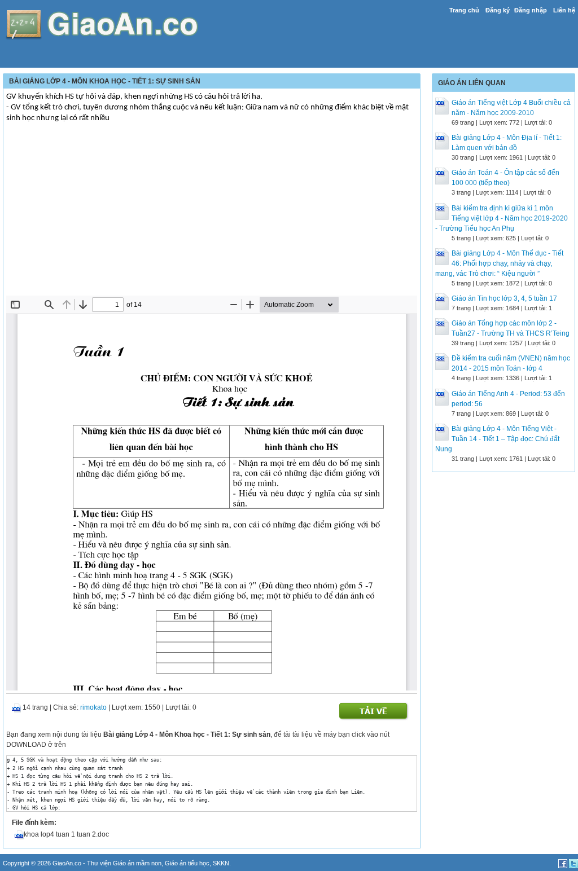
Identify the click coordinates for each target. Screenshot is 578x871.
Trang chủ (464, 10)
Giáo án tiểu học (187, 863)
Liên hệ (564, 10)
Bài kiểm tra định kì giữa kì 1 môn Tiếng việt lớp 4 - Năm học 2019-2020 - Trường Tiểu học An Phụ (501, 218)
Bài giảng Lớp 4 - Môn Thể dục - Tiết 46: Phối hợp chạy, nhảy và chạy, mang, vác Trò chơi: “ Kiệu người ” (499, 263)
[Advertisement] (211, 211)
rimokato (93, 707)
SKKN (221, 863)
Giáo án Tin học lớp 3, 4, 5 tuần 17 (504, 298)
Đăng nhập (530, 10)
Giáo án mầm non (137, 863)
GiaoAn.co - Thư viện (82, 863)
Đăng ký (497, 10)
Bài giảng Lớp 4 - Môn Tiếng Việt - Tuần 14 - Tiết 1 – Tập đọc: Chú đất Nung (497, 439)
